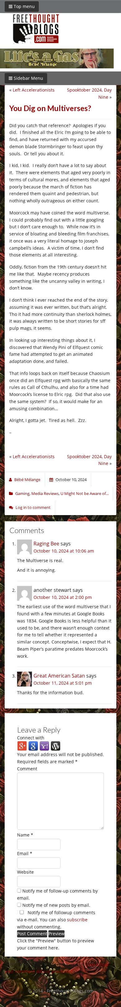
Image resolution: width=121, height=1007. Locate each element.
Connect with (30, 738)
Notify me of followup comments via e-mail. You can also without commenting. (56, 920)
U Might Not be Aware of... (84, 493)
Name (25, 835)
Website (25, 872)
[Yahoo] (44, 746)
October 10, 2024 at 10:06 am (64, 551)
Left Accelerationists (34, 90)
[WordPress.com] (55, 746)
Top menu (23, 6)
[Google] (33, 746)
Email (24, 853)
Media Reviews (45, 493)
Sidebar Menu (27, 78)
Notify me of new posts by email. (56, 905)
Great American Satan (59, 675)
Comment (27, 769)
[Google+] (22, 746)
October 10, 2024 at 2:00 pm (63, 597)
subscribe (77, 920)
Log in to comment (33, 507)
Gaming (22, 493)
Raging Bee (46, 543)
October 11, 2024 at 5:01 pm (63, 683)
